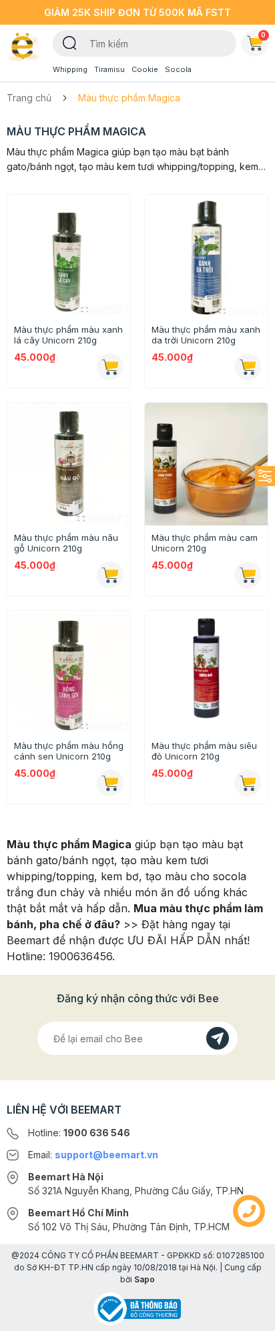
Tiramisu (109, 69)
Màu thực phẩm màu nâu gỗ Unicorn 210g (66, 542)
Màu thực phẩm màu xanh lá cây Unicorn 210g (68, 334)
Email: (93, 1154)
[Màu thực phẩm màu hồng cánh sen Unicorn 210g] (68, 672)
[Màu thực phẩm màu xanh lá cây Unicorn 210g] (68, 256)
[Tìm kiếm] (70, 42)
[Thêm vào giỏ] (110, 366)
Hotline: (79, 1132)
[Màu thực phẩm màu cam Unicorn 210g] (206, 464)
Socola (178, 69)
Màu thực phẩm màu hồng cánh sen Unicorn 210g (68, 751)
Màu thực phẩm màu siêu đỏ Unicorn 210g (204, 751)
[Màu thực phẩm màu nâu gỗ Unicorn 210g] (68, 464)
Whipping (70, 69)
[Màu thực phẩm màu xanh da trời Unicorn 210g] (206, 256)
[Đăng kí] (217, 1038)
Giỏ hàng (263, 35)
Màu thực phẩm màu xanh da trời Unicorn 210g (206, 334)
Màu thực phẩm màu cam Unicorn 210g (205, 542)
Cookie (144, 69)
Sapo (144, 1279)
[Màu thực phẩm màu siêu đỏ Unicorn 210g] (206, 672)
